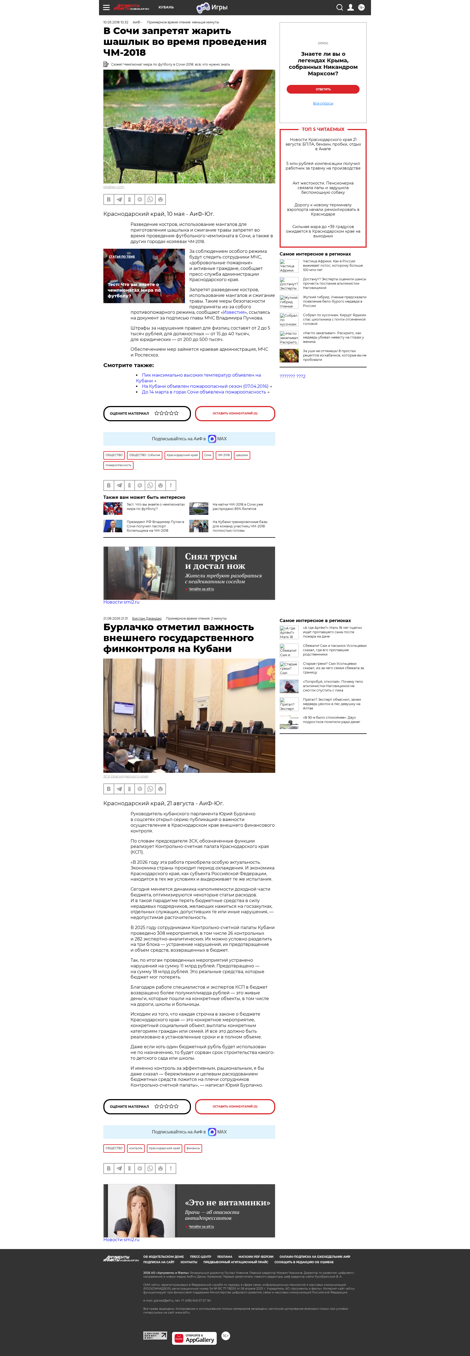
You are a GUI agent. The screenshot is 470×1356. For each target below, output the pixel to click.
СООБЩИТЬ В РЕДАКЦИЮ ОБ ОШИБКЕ (304, 1262)
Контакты (189, 1262)
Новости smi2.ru (121, 602)
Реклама (224, 1257)
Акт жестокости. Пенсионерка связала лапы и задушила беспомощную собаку (323, 188)
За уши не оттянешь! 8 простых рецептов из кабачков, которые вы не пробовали (334, 355)
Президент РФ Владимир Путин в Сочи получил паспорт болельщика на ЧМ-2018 (155, 526)
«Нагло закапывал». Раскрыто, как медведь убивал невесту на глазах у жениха (333, 337)
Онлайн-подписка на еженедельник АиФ (315, 1257)
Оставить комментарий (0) (235, 413)
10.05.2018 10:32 (115, 22)
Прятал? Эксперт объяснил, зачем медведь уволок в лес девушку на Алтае (332, 703)
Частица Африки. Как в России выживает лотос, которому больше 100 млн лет (333, 265)
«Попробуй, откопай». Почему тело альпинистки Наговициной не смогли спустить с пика (333, 685)
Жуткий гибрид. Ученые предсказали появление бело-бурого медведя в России (334, 301)
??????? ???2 (292, 376)
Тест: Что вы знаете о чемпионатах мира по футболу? (156, 506)
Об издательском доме (163, 1257)
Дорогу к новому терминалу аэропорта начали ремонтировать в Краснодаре (323, 210)
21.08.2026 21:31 (115, 618)
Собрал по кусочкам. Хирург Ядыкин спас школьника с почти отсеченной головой (334, 319)
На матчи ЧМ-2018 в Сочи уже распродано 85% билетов (238, 506)
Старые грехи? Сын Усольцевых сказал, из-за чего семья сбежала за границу (333, 668)
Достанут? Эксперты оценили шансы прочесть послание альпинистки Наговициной (334, 283)
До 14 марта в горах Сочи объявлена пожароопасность (204, 392)
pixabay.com (113, 187)
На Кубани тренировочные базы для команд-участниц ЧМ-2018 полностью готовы (240, 526)
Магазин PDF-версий (256, 1257)
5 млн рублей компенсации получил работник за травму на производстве (323, 166)
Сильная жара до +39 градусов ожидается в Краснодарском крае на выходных (323, 231)
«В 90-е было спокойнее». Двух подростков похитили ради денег (331, 719)
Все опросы (323, 103)
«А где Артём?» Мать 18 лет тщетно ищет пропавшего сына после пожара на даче (332, 632)
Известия (234, 312)
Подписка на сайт (158, 1262)
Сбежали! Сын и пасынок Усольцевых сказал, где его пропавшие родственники (335, 650)
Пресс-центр (200, 1257)
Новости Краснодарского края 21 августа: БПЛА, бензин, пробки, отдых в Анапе (323, 144)
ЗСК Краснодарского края (125, 776)
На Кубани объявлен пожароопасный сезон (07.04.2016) (205, 386)
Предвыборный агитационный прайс (235, 1262)
